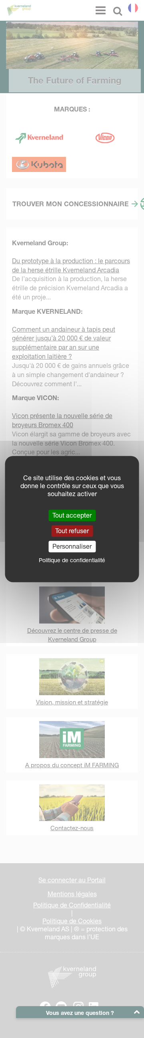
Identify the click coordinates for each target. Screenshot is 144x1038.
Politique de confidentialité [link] (72, 560)
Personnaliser (72, 546)
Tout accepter (72, 515)
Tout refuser (72, 531)
